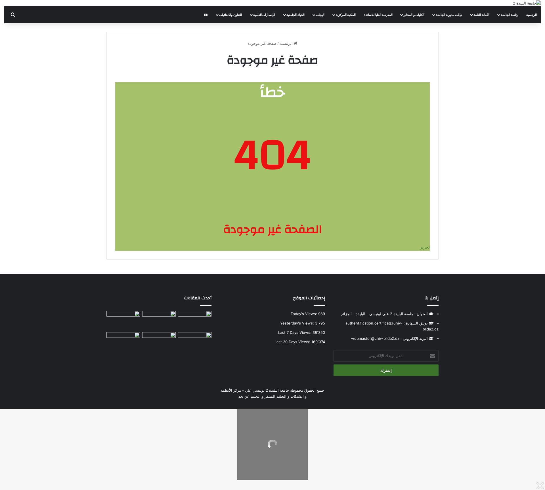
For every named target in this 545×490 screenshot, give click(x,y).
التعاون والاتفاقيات (230, 15)
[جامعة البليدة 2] (527, 3)
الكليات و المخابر (414, 15)
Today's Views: (304, 313)
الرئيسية (531, 15)
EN (206, 15)
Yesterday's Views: (297, 323)
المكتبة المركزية (346, 15)
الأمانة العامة (481, 15)
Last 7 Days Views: (295, 332)
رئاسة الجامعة (509, 15)
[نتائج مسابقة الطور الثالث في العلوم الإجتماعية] (123, 341)
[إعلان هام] (194, 344)
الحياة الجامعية (295, 15)
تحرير (425, 247)
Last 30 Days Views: (292, 342)
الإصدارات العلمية (264, 15)
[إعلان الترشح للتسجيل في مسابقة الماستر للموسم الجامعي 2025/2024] (159, 320)
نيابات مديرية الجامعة (449, 15)
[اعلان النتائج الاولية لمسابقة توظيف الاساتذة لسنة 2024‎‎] (123, 320)
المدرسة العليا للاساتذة (378, 15)
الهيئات (320, 15)
